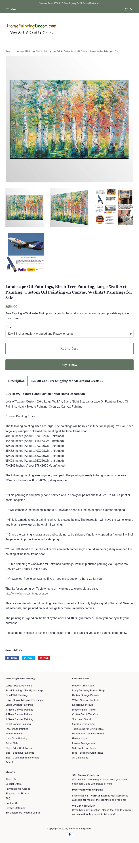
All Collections (80, 757)
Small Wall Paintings (16, 695)
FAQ (7, 798)
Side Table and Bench (84, 748)
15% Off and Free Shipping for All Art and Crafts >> (67, 381)
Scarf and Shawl (81, 719)
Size (8, 327)
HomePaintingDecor (80, 828)
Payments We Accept (17, 788)
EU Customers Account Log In (22, 812)
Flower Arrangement (84, 743)
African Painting (14, 733)
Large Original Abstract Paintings (24, 700)
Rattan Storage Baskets (85, 695)
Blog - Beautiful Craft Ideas (87, 752)
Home (7, 51)
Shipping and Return (17, 793)
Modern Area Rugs (83, 685)
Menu (13, 9)
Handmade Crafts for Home (88, 733)
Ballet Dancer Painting (18, 724)
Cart (131, 9)
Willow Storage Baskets (85, 700)
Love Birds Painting (16, 738)
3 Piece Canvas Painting (19, 709)
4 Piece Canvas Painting (19, 714)
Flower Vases (80, 738)
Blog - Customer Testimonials (22, 757)
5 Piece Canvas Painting (19, 719)
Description (16, 381)
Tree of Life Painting (16, 729)
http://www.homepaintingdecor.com (27, 593)
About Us (10, 779)
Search (9, 762)
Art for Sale (11, 743)
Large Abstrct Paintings (18, 685)
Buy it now (69, 365)
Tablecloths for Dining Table (88, 729)
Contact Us (11, 803)
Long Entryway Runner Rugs (88, 690)
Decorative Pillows (82, 704)
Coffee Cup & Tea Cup (85, 714)
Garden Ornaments (83, 724)
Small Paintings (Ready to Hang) (24, 690)
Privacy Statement (15, 808)
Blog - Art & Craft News (18, 748)
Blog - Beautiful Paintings (19, 752)
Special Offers (13, 784)
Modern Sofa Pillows (84, 709)
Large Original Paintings (19, 704)
